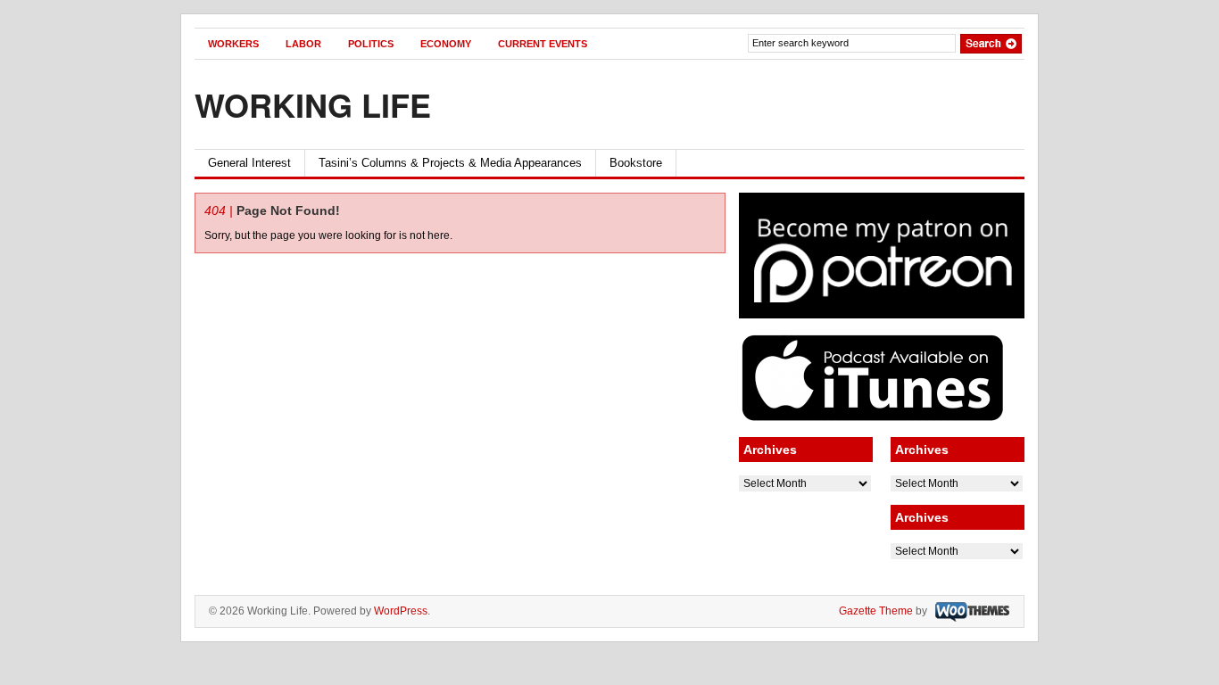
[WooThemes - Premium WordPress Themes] (970, 611)
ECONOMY (445, 43)
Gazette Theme (876, 611)
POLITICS (371, 43)
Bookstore (636, 162)
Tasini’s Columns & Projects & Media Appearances (450, 162)
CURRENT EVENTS (542, 43)
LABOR (303, 43)
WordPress (400, 611)
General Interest (249, 162)
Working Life (313, 104)
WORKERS (233, 43)
